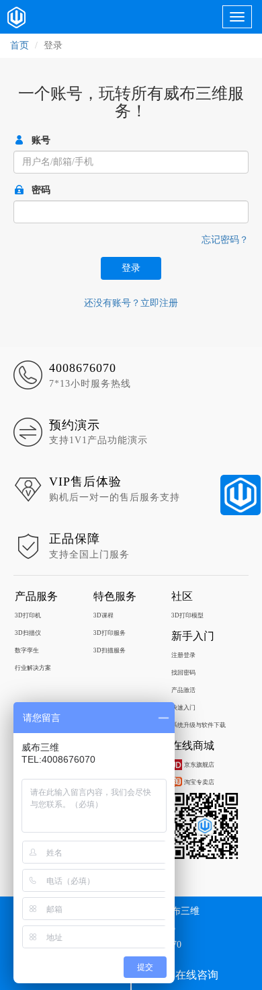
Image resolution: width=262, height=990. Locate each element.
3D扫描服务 (109, 650)
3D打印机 (28, 615)
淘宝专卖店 (199, 782)
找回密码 (183, 672)
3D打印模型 (187, 615)
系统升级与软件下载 (198, 725)
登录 (131, 268)
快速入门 (183, 707)
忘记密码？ (225, 240)
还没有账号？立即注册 (131, 303)
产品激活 (183, 690)
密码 (41, 190)
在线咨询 (196, 975)
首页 (19, 45)
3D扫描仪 (28, 633)
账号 (41, 140)
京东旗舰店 (199, 764)
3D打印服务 (109, 633)
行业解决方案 (33, 667)
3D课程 (103, 615)
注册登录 (183, 655)
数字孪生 (27, 650)
